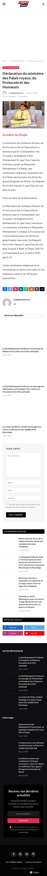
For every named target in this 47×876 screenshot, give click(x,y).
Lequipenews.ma (16, 93)
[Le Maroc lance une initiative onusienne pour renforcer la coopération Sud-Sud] (9, 746)
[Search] (43, 4)
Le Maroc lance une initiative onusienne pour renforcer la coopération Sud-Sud (31, 745)
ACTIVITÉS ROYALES (11, 68)
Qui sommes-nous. (14, 862)
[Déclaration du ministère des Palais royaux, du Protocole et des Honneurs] (23, 115)
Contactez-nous (33, 862)
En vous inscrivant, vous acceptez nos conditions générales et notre (23, 829)
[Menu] (4, 4)
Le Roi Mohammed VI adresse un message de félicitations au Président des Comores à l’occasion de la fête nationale (23, 389)
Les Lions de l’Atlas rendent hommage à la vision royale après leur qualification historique (22, 429)
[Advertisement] (23, 34)
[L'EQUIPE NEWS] (23, 4)
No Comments (10, 96)
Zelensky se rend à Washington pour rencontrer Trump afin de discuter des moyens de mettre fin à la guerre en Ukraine (31, 601)
